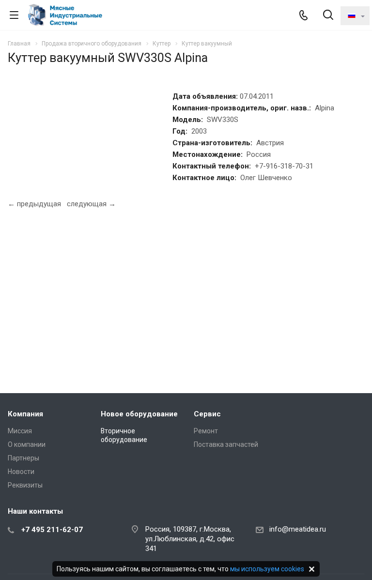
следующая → (91, 203)
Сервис (207, 414)
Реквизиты (25, 485)
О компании (27, 444)
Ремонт (206, 431)
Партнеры (23, 458)
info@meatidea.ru (297, 529)
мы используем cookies (267, 569)
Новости (21, 471)
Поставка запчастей (226, 444)
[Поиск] (328, 16)
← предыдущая (34, 203)
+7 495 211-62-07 (52, 529)
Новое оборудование (139, 414)
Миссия (20, 431)
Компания (25, 414)
